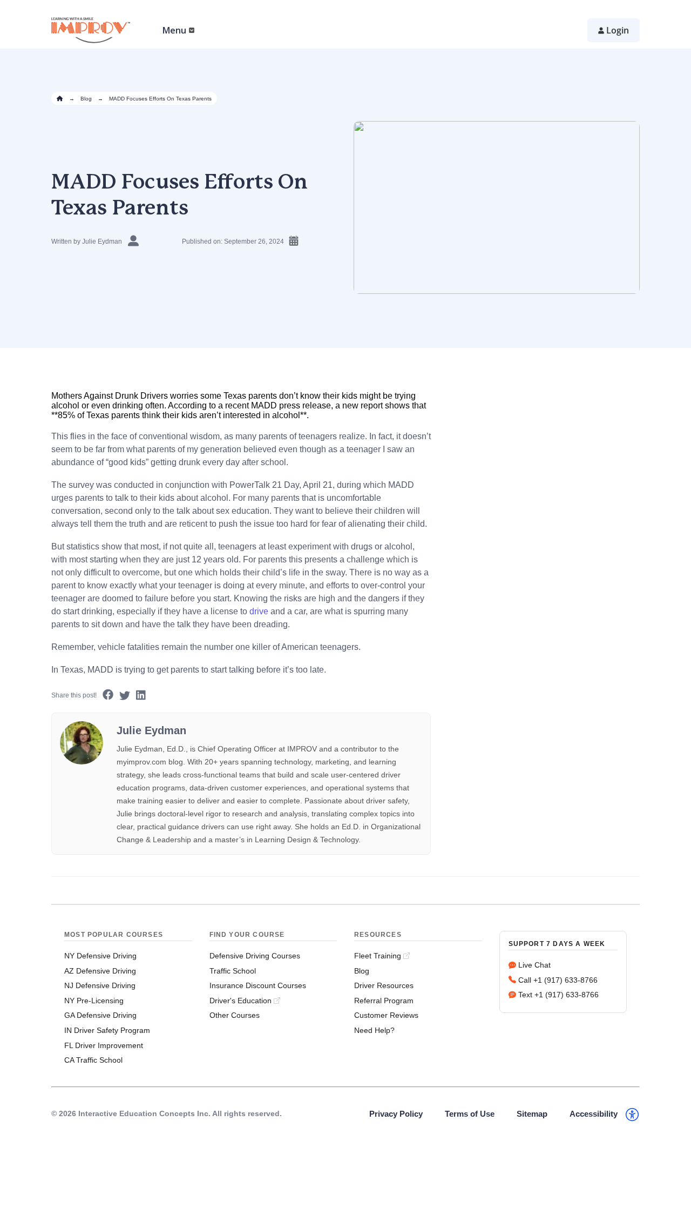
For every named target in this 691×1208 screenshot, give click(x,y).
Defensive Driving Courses (254, 955)
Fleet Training (377, 955)
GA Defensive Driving (100, 1015)
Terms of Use (469, 1113)
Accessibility (594, 1113)
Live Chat (534, 965)
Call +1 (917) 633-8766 (558, 980)
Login (617, 30)
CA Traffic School (93, 1060)
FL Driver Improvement (103, 1045)
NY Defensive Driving (100, 955)
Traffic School (232, 971)
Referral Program (384, 1000)
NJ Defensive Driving (100, 985)
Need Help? (374, 1030)
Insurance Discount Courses (257, 985)
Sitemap (532, 1113)
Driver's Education (240, 1000)
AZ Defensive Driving (100, 971)
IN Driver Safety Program (107, 1030)
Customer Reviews (386, 1015)
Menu (174, 30)
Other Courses (234, 1015)
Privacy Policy (396, 1113)
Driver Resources (384, 985)
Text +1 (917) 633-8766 (558, 994)
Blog (86, 99)
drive (258, 611)
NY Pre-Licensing (94, 1000)
